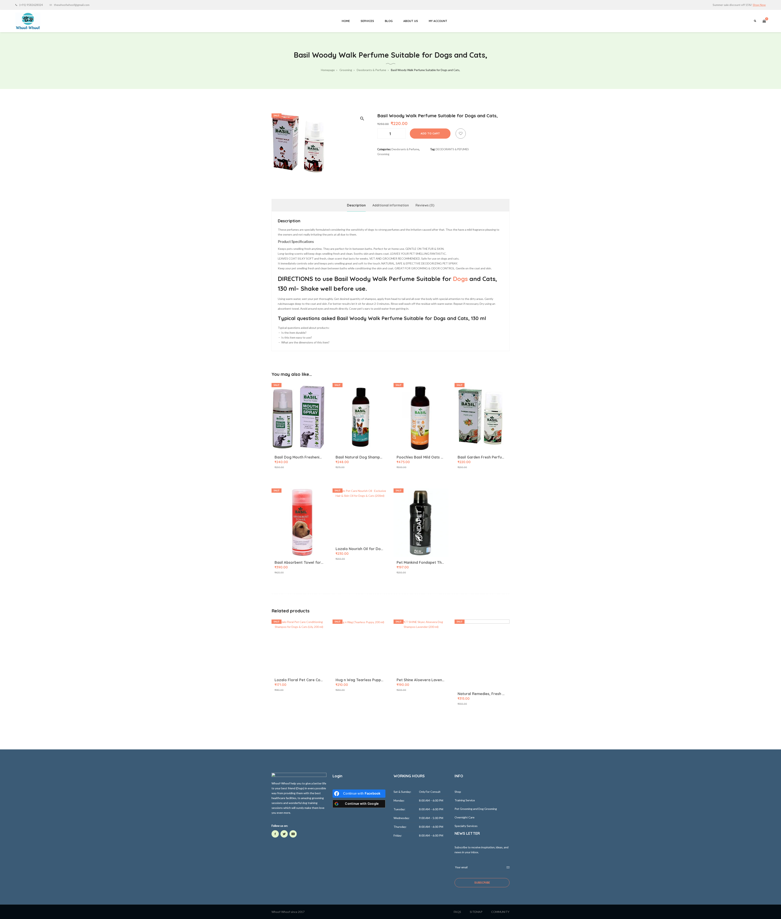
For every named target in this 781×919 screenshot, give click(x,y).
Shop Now (759, 5)
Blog (389, 21)
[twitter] (284, 834)
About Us (410, 21)
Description (356, 205)
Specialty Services (466, 826)
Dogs (460, 279)
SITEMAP (476, 912)
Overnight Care (464, 817)
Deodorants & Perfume (405, 149)
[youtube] (293, 834)
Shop (458, 791)
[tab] (356, 205)
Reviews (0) (425, 205)
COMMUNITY (500, 912)
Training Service (465, 800)
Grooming (383, 154)
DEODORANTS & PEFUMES (452, 149)
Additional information (390, 205)
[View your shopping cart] (764, 21)
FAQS (457, 912)
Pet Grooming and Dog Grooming (476, 808)
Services (367, 21)
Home (346, 21)
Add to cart (430, 133)
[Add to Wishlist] (461, 133)
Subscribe (482, 882)
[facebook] (275, 834)
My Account (438, 21)
